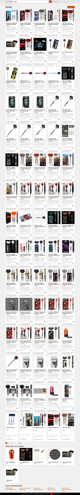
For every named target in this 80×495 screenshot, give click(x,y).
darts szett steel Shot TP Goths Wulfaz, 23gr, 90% (11, 198)
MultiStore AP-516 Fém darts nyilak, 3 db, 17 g (25, 226)
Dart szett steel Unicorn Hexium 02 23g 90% (53, 111)
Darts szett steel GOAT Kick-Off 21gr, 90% (11, 110)
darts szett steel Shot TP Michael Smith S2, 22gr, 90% (39, 313)
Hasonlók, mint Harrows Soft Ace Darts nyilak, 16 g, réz (39, 93)
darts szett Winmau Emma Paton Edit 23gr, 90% (11, 226)
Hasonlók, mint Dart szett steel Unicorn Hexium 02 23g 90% (53, 122)
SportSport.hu (10, 1)
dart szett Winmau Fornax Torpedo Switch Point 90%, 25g (68, 284)
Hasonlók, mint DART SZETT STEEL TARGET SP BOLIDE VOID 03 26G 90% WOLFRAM (39, 238)
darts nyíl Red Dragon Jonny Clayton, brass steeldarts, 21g (25, 24)
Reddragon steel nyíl (53, 427)
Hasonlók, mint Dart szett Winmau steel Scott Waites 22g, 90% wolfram (39, 266)
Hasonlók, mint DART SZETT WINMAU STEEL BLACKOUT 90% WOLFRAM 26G (67, 93)
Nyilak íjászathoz (38, 462)
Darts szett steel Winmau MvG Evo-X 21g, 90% (53, 342)
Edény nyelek (37, 488)
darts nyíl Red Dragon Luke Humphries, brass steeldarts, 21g (39, 24)
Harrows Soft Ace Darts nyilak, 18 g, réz (25, 81)
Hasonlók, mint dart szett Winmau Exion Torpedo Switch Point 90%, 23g (25, 295)
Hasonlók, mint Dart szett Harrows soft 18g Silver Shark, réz (67, 151)
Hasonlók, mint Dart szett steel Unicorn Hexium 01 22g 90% (11, 151)
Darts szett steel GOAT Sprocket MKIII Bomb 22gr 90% (11, 313)
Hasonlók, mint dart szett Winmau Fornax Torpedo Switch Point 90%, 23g (53, 295)
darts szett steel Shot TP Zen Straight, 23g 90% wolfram (26, 342)
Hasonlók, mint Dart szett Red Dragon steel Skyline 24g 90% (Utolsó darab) (10, 382)
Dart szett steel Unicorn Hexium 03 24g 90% (39, 140)
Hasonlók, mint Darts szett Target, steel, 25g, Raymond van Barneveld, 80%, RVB (39, 411)
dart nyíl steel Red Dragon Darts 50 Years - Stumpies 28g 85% (68, 24)
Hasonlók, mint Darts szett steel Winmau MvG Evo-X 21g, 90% (53, 353)
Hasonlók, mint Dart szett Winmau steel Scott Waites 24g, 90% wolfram (54, 266)
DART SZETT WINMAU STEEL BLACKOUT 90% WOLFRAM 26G (67, 82)
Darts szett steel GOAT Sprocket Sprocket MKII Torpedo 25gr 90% (54, 371)
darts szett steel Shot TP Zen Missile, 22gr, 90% (40, 197)
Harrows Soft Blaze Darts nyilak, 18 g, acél (53, 81)
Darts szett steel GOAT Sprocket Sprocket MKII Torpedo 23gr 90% (40, 371)
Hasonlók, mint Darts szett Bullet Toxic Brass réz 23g (67, 266)
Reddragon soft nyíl (39, 427)
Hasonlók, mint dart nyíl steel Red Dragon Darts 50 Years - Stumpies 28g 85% (67, 35)
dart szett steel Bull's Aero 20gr (68, 399)
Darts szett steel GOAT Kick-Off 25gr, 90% (39, 110)
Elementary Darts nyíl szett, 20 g (53, 53)
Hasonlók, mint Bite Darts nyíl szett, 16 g (67, 64)
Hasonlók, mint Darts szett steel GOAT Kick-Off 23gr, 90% (25, 122)
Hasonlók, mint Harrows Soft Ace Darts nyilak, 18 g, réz (25, 93)
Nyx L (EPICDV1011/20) (10, 489)
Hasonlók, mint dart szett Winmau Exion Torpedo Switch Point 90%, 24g (39, 295)
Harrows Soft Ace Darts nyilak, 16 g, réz (39, 81)
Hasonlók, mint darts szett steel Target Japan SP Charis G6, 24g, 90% (12, 411)
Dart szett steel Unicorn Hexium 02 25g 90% (67, 111)
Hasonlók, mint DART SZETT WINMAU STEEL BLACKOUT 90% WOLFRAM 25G (11, 180)
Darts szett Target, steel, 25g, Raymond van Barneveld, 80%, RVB (40, 400)
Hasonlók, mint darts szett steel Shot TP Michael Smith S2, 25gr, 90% (11, 353)
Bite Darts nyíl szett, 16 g (68, 53)
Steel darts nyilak (66, 462)
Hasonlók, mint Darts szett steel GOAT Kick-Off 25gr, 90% (39, 122)
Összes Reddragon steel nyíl (52, 439)
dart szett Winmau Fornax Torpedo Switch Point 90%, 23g (54, 284)
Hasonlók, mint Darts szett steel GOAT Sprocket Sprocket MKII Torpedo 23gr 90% (39, 382)
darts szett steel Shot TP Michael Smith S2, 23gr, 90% (53, 313)
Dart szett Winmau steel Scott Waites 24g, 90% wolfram (53, 255)
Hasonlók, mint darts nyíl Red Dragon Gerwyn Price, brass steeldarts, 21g (10, 35)
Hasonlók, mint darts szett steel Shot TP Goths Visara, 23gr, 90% (67, 180)
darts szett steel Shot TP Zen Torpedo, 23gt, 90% (25, 198)
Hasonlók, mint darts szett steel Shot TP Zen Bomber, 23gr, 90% (53, 209)
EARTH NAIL (50, 488)
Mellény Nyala (23, 489)
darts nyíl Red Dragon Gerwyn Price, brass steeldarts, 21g (11, 24)
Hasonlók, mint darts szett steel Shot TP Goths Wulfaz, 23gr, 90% (11, 209)
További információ (56, 493)
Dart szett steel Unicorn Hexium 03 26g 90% (53, 140)
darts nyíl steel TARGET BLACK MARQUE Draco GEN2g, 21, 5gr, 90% (12, 53)
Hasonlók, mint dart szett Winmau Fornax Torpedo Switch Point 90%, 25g (67, 295)
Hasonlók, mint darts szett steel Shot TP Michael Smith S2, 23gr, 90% (54, 324)
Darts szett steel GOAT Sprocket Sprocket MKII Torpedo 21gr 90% (26, 371)
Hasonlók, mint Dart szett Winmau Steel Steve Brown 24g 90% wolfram (11, 266)
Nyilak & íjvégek (9, 488)
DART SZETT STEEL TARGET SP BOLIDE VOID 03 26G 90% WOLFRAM (40, 226)
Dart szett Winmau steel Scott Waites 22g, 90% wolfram (39, 255)
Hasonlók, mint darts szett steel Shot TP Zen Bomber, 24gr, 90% (67, 209)
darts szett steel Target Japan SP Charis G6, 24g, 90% (11, 400)
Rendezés (70, 7)
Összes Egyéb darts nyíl (10, 439)
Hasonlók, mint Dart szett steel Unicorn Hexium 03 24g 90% (39, 151)
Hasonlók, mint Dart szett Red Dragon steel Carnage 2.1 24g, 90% (25, 266)
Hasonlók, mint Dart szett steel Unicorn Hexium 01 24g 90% (25, 151)
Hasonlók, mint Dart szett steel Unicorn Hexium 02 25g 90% (67, 122)
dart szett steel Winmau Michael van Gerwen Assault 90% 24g (68, 371)
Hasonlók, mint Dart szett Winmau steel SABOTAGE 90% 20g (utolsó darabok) (53, 238)
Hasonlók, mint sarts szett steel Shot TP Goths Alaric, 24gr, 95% (54, 180)
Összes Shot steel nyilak (66, 439)
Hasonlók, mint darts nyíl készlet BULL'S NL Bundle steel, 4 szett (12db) (39, 64)
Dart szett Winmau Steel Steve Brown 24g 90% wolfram (11, 255)
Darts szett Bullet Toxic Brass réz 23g (67, 255)
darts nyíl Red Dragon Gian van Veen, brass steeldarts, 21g (53, 24)
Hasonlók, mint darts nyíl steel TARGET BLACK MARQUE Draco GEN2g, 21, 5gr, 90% (11, 64)
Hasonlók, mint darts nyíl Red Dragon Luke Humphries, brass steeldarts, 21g (39, 35)
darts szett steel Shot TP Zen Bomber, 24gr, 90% (67, 198)
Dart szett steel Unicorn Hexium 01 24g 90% (25, 140)
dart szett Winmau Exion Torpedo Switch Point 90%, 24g (39, 284)
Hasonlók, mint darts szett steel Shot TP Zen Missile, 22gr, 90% (39, 209)
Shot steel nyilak (66, 427)
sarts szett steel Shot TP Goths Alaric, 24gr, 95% (53, 169)
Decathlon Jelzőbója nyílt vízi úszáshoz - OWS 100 (67, 342)
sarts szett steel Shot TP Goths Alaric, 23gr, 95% (39, 169)
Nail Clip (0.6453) (65, 488)
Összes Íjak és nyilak (23, 439)
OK (51, 493)
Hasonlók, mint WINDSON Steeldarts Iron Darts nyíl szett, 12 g (11, 93)
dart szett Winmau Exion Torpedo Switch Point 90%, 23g (25, 284)
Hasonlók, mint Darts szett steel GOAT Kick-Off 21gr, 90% (11, 122)
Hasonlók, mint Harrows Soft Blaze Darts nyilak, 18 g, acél (53, 93)
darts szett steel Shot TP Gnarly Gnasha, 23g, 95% (25, 169)
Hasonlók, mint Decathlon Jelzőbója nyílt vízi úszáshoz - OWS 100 (68, 353)
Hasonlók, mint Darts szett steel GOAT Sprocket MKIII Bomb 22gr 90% (11, 324)
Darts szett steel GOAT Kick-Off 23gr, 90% (25, 110)
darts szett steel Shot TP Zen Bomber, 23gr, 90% (53, 198)
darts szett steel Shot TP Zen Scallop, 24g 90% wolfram (39, 342)
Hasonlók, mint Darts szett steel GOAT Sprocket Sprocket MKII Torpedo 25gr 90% (53, 382)
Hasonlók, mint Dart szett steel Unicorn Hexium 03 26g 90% (53, 151)
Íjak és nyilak (23, 427)
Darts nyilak (9, 480)
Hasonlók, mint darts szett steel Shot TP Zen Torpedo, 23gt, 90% (25, 209)
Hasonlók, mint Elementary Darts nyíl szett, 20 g (53, 64)
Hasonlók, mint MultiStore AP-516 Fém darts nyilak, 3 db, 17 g (25, 238)
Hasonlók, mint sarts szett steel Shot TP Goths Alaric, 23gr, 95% (40, 180)
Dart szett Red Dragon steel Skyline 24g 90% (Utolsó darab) (11, 371)
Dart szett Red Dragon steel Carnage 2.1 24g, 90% (25, 255)
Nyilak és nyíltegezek (38, 489)
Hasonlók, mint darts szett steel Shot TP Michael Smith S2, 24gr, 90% (68, 324)
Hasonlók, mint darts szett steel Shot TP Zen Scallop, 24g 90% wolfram (39, 353)
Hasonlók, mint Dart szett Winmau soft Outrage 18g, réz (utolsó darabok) (67, 238)
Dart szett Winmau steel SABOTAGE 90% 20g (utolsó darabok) (54, 226)
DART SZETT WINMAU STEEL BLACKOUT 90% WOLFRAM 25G (11, 169)
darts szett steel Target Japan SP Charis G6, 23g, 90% (25, 400)
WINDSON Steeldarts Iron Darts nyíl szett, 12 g (11, 82)
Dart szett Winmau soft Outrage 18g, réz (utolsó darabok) (68, 226)
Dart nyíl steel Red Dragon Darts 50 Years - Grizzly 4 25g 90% (26, 53)
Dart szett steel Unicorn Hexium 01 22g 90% (11, 140)
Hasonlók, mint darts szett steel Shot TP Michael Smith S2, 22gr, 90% (40, 324)
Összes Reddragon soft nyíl (38, 439)
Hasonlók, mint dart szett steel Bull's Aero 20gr (68, 411)
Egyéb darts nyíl (10, 427)
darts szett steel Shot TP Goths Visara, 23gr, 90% (67, 169)
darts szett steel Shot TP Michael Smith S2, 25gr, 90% (11, 342)
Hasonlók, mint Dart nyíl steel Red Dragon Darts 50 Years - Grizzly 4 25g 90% (26, 64)
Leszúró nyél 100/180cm (25, 488)
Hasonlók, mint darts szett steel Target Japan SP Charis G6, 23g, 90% (26, 411)
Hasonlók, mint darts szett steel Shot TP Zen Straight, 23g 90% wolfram (25, 353)
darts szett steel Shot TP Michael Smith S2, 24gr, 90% (67, 313)
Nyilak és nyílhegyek (53, 462)
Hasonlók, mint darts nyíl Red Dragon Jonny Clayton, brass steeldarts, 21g (24, 35)
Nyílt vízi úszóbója (10, 462)
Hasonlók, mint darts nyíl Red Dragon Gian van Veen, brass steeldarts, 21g (53, 35)
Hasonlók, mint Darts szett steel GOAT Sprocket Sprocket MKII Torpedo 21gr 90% (25, 382)
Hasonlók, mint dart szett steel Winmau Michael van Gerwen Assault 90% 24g (67, 382)
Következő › (20, 443)
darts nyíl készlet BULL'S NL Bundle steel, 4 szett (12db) (39, 53)
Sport (6, 4)
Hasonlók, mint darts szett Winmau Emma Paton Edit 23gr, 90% (11, 238)
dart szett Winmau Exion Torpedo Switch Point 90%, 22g (11, 284)
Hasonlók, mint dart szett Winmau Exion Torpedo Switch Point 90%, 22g (11, 295)
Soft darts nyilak (24, 462)
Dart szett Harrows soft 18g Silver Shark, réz (67, 140)
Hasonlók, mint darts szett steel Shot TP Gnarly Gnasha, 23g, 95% (25, 180)
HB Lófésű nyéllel (51, 489)
